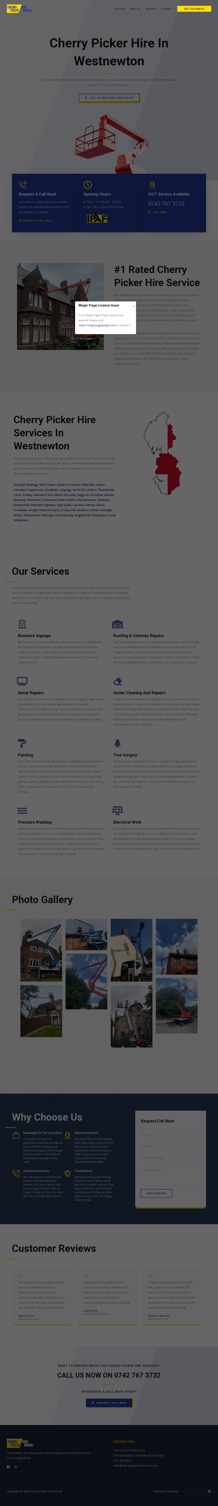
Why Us (135, 9)
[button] (194, 9)
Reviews (151, 9)
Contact (166, 9)
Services (120, 9)
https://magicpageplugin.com (97, 325)
